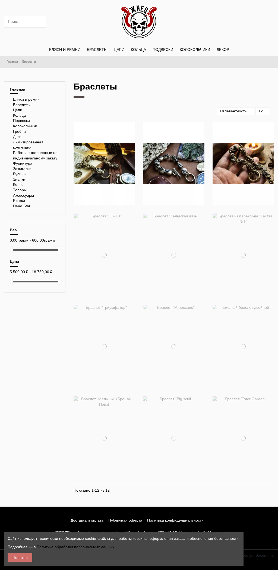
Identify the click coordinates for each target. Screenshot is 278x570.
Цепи (17, 110)
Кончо (18, 184)
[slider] (12, 250)
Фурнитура (22, 163)
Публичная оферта (125, 520)
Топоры (20, 190)
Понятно (20, 557)
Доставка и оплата (87, 520)
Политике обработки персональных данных (75, 547)
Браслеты (21, 105)
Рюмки (19, 200)
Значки (19, 179)
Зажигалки (22, 169)
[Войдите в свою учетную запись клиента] (243, 21)
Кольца (19, 115)
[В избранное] (101, 173)
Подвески (21, 120)
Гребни (19, 131)
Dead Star (21, 206)
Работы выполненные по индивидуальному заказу (35, 155)
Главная (17, 89)
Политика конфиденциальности (175, 520)
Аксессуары (23, 195)
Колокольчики (25, 126)
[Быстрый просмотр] (107, 173)
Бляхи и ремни (26, 99)
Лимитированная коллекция (28, 145)
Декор (18, 136)
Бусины (19, 174)
